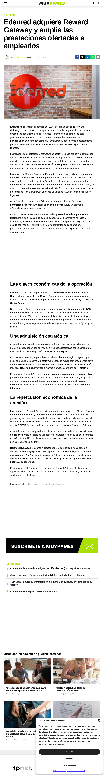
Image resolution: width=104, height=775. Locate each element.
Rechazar (69, 759)
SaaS (13, 218)
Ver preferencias (69, 766)
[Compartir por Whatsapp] (92, 57)
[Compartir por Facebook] (77, 57)
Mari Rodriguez (11, 694)
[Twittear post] (82, 57)
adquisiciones (32, 484)
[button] (99, 720)
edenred (43, 484)
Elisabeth (59, 694)
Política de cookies (59, 771)
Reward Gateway (56, 484)
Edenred (14, 127)
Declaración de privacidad (76, 771)
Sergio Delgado (20, 57)
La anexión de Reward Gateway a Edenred (32, 174)
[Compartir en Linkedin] (87, 57)
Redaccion (10, 740)
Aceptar (69, 752)
